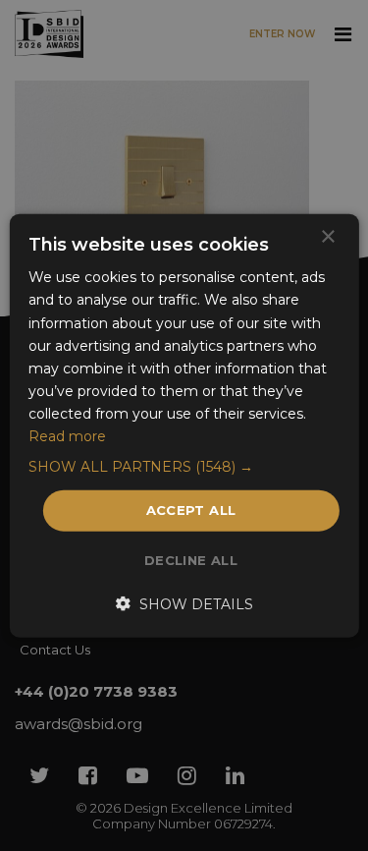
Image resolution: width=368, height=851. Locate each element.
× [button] (327, 237)
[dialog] (184, 425)
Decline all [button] (190, 559)
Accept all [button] (191, 510)
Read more (67, 436)
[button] (183, 467)
